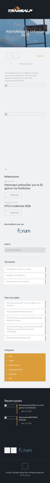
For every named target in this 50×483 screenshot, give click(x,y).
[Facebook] (21, 479)
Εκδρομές (13, 374)
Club (10, 356)
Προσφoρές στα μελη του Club (18, 269)
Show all (40, 56)
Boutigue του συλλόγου (15, 275)
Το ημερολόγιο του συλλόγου (18, 281)
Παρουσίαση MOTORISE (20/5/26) (19, 312)
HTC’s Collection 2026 (17, 206)
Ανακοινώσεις (14, 365)
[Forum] (28, 479)
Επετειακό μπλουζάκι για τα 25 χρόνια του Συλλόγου (23, 186)
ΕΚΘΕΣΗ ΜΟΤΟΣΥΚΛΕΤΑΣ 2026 (18, 338)
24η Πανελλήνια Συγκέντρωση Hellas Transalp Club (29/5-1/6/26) (24, 319)
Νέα (10, 378)
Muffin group (25, 475)
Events (11, 361)
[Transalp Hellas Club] (25, 9)
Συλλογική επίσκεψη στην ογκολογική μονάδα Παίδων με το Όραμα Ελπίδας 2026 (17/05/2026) (24, 329)
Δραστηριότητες (16, 370)
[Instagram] (25, 479)
